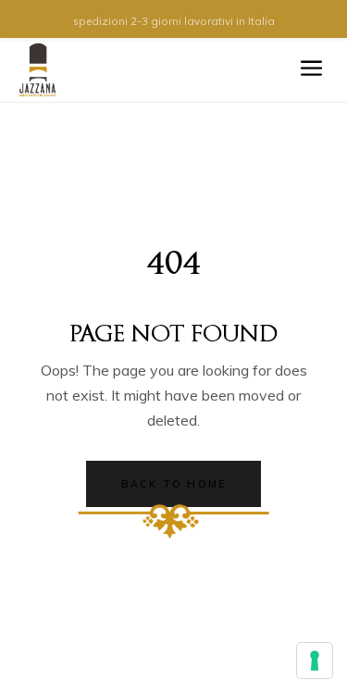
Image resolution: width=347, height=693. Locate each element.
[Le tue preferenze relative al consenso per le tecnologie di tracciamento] (314, 660)
